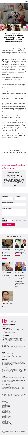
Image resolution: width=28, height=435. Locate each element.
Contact (3, 432)
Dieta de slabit (21, 370)
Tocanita (8, 379)
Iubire (3, 331)
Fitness (6, 369)
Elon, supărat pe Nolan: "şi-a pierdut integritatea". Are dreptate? (7, 304)
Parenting (21, 387)
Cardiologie (8, 363)
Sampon (9, 348)
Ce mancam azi (11, 381)
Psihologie (14, 361)
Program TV (18, 340)
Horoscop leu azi (5, 421)
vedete (12, 164)
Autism (3, 389)
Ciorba (10, 377)
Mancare (4, 377)
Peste (13, 377)
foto (15, 164)
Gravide (15, 388)
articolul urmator (21, 160)
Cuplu (22, 329)
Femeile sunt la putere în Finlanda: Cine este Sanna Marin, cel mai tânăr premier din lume (14, 184)
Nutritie (16, 370)
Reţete (3, 376)
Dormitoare (9, 387)
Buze (12, 348)
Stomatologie (5, 362)
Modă (3, 352)
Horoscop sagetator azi (7, 417)
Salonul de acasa (14, 349)
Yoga (19, 369)
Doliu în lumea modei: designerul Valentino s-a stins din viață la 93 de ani (20, 251)
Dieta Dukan (11, 369)
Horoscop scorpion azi (7, 416)
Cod (3, 218)
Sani (24, 346)
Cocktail (12, 379)
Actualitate (5, 393)
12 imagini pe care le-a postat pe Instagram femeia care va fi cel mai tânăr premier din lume (14, 177)
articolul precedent (7, 160)
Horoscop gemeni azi (6, 411)
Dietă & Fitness (6, 368)
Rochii (5, 346)
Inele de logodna (19, 355)
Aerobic (3, 370)
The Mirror (14, 100)
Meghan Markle (5, 337)
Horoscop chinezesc (6, 406)
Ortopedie (6, 364)
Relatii (18, 329)
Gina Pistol (21, 339)
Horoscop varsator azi (7, 418)
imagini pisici (13, 165)
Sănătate (4, 359)
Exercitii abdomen (10, 370)
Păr (2, 346)
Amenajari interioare (14, 386)
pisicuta (8, 165)
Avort (18, 363)
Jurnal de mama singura (7, 388)
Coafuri (17, 346)
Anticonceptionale (17, 362)
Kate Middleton (12, 337)
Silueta (10, 371)
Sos (16, 377)
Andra (14, 339)
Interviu (8, 394)
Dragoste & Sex (6, 328)
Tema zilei (18, 394)
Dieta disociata (5, 371)
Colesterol (10, 362)
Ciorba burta (4, 381)
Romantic (8, 329)
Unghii (8, 346)
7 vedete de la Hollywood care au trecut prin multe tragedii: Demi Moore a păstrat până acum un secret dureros (14, 180)
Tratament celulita (6, 349)
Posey (8, 168)
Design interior (15, 387)
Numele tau (5, 196)
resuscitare (4, 165)
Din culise (4, 394)
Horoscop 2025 (5, 402)
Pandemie (4, 397)
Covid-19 (21, 395)
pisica (17, 164)
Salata (18, 377)
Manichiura (4, 348)
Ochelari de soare (10, 356)
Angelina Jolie (17, 338)
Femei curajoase (20, 388)
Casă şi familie (6, 384)
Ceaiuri (7, 361)
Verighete (4, 356)
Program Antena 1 (9, 342)
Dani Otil (7, 339)
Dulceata (4, 379)
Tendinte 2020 (18, 356)
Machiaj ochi (21, 348)
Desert (3, 380)
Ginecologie (19, 361)
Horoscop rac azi (5, 410)
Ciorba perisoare (16, 380)
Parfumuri (12, 346)
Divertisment (5, 335)
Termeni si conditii (16, 431)
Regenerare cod (22, 220)
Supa (24, 377)
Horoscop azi (5, 404)
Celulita (16, 348)
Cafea (21, 377)
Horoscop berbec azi (6, 423)
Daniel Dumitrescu (15, 150)
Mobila (21, 386)
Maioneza (7, 380)
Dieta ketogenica (16, 371)
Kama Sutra (14, 331)
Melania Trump (11, 340)
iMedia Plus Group (14, 428)
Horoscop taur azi (6, 413)
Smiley (10, 339)
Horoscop (4, 400)
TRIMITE (8, 224)
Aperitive (22, 379)
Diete (3, 369)
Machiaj (21, 346)
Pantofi (5, 355)
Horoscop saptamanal (7, 425)
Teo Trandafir (11, 338)
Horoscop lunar (5, 409)
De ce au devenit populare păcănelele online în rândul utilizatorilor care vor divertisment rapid (7, 253)
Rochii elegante (11, 355)
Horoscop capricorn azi (7, 415)
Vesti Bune (16, 395)
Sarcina (3, 361)
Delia (17, 339)
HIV (2, 364)
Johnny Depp (5, 338)
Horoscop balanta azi (6, 422)
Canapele (4, 387)
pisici (20, 164)
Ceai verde (22, 363)
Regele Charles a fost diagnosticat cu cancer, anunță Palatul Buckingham (7, 275)
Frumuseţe (5, 345)
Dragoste (4, 329)
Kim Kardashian (20, 337)
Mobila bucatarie (5, 386)
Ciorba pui (22, 380)
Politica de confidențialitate (7, 431)
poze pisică (6, 167)
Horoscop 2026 (5, 401)
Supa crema (17, 379)
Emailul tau (18, 196)
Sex (10, 331)
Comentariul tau (6, 208)
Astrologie (4, 407)
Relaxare (16, 369)
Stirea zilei (13, 394)
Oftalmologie (14, 363)
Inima (10, 361)
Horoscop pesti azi (6, 420)
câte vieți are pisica (13, 167)
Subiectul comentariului (8, 202)
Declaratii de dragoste (12, 332)
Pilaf (11, 380)
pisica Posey (12, 168)
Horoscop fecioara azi (6, 412)
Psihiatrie (11, 364)
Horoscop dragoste (6, 405)
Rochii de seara (8, 353)
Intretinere (23, 369)
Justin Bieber (5, 340)
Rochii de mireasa (16, 353)
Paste (7, 377)
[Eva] (4, 1)
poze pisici (18, 165)
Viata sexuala (14, 329)
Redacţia (23, 431)
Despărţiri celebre (9, 395)
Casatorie (7, 331)
